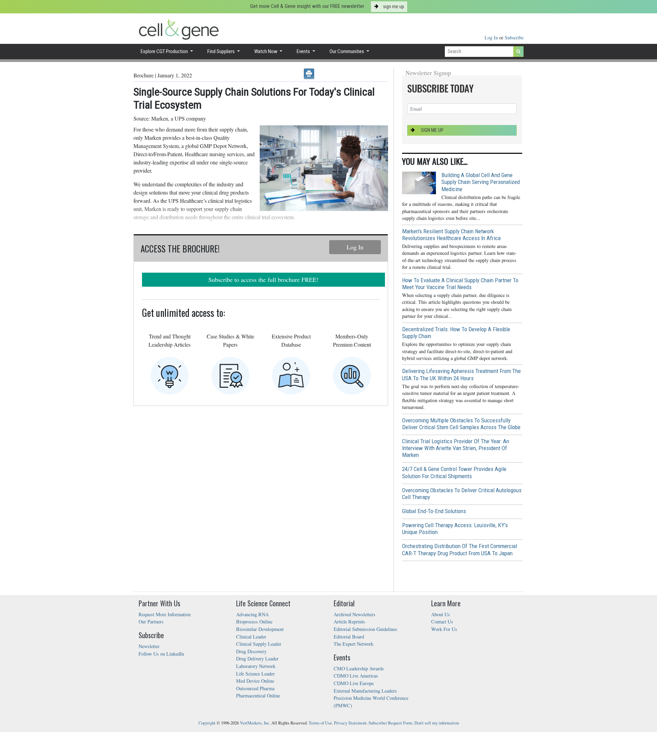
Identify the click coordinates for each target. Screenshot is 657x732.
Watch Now (266, 51)
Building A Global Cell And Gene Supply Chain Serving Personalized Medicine (480, 182)
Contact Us (442, 621)
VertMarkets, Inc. (255, 723)
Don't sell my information (436, 723)
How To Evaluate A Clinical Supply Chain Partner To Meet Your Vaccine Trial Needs (460, 283)
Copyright (207, 723)
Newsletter (149, 646)
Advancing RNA (252, 614)
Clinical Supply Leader (258, 644)
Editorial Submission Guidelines (365, 629)
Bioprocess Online (254, 621)
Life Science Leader (255, 673)
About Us (440, 614)
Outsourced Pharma (255, 688)
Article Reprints (349, 621)
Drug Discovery (251, 651)
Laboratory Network (255, 666)
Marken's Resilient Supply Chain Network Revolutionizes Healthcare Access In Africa (451, 234)
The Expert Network (353, 644)
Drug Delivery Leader (257, 658)
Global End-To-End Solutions (434, 511)
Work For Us (444, 629)
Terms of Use (320, 723)
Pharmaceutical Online (258, 695)
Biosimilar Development (260, 629)
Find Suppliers (221, 51)
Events (304, 51)
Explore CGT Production (165, 51)
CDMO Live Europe (354, 683)
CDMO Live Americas (356, 675)
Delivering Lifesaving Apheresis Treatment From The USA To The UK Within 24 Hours (461, 374)
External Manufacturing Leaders (365, 690)
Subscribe (514, 37)
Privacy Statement (350, 723)
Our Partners (151, 621)
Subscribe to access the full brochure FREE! (263, 279)
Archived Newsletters (354, 614)
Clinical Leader (251, 636)
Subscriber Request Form (390, 723)
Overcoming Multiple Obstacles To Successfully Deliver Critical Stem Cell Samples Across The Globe (461, 424)
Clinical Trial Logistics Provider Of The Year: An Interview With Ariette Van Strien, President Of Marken (455, 448)
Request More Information (165, 614)
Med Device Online (255, 681)
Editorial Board (349, 636)
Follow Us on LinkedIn (161, 653)
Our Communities (347, 51)
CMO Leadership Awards (359, 668)
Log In (492, 37)
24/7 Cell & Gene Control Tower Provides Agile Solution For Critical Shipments (454, 472)
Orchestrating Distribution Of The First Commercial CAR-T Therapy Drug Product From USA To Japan (459, 549)
